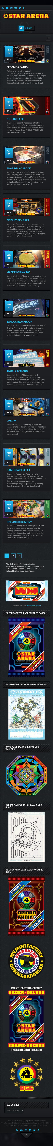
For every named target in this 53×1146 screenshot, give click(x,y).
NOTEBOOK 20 (15, 118)
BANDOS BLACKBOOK (19, 321)
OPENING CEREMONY (19, 522)
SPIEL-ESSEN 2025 (18, 220)
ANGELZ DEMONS (17, 371)
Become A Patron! (18, 67)
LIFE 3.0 (11, 420)
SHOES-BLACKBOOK (19, 168)
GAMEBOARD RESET (18, 470)
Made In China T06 (18, 272)
